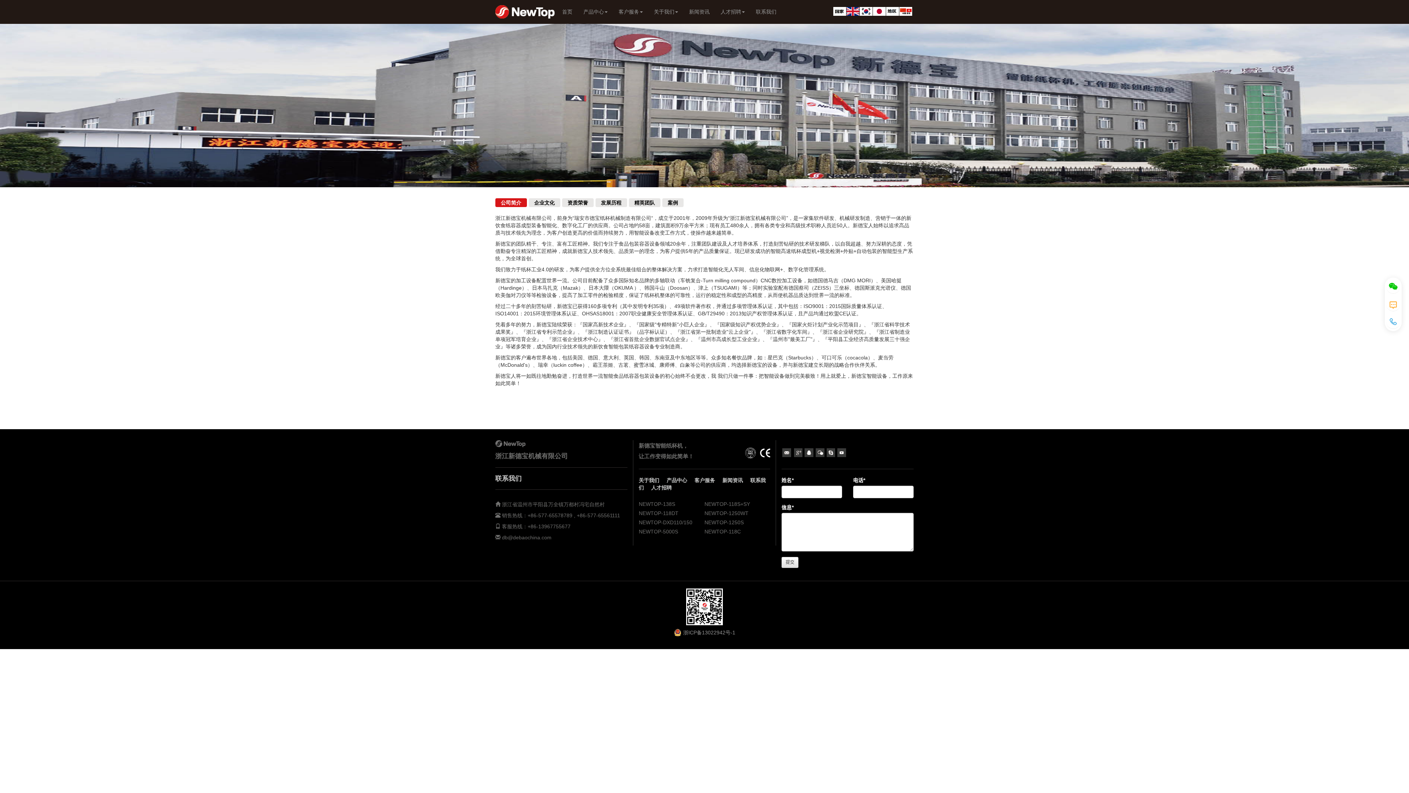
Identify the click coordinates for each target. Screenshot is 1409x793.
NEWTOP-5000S (658, 532)
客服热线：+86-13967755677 (535, 526)
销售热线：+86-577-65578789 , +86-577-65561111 (560, 515)
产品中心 (593, 12)
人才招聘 (731, 12)
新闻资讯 (699, 12)
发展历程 (611, 203)
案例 (673, 203)
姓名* (788, 480)
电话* (859, 480)
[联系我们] (1393, 304)
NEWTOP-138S (657, 504)
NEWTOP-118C (722, 532)
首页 (567, 12)
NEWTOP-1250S (724, 522)
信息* (788, 507)
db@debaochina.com (526, 537)
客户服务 (629, 12)
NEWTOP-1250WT (726, 513)
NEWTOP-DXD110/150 (665, 522)
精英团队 (644, 203)
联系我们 (766, 12)
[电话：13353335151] (1393, 321)
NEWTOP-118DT (658, 513)
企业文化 (544, 203)
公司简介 (511, 203)
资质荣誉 (578, 203)
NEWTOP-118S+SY (727, 504)
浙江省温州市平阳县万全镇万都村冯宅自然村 (553, 504)
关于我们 (664, 12)
